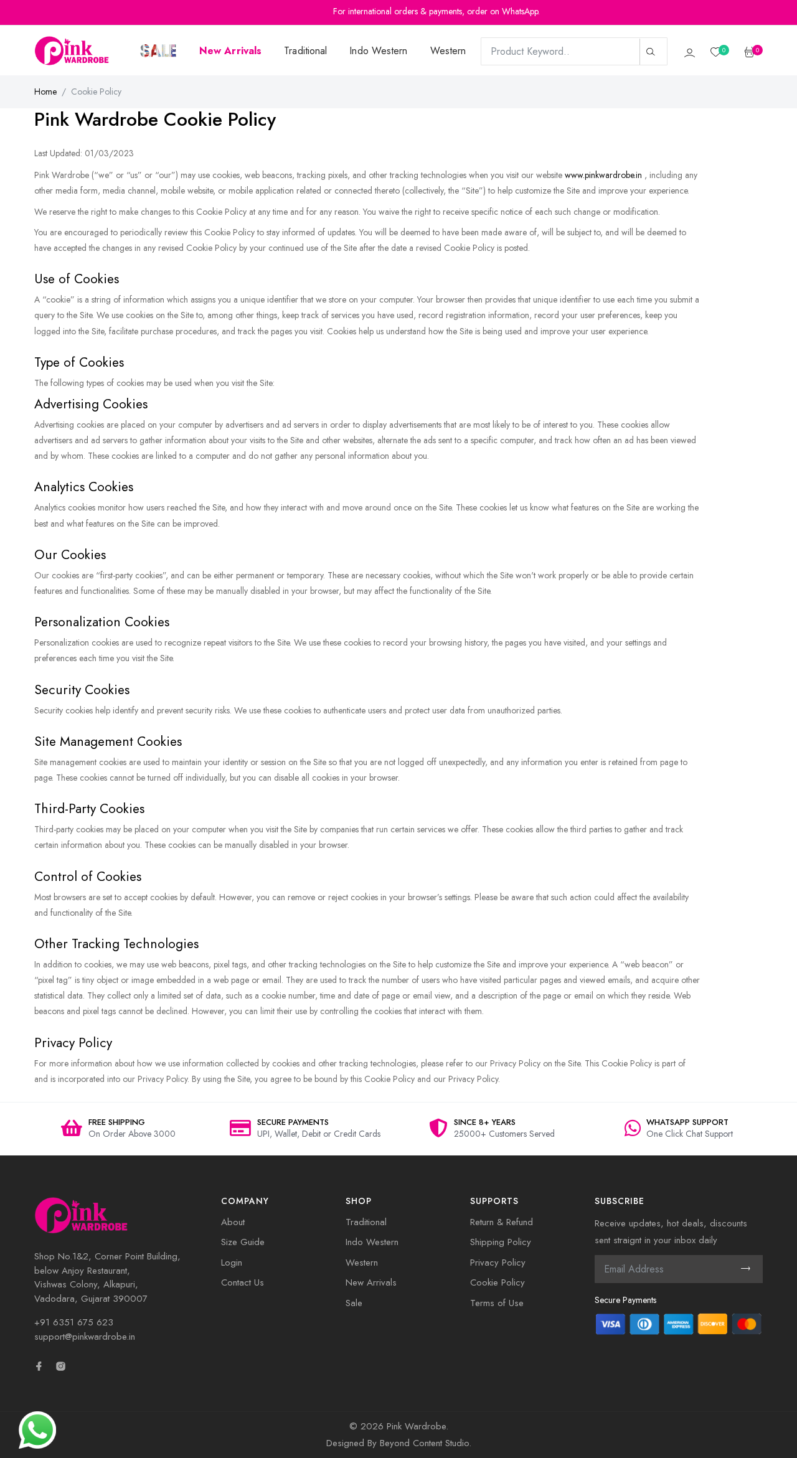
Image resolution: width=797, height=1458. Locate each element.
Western (448, 51)
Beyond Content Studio (424, 1443)
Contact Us (242, 1282)
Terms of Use (497, 1303)
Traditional (305, 51)
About (233, 1222)
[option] (118, 1128)
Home (45, 91)
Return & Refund (501, 1222)
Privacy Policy (498, 1262)
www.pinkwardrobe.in (603, 175)
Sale (354, 1303)
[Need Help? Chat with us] (37, 1429)
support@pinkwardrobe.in (84, 1336)
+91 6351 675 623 (73, 1322)
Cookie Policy (497, 1282)
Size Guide (243, 1242)
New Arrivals (371, 1282)
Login (231, 1262)
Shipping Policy (500, 1242)
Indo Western (378, 51)
